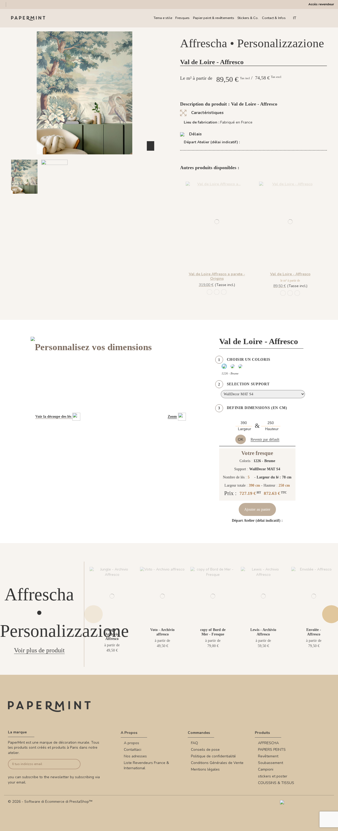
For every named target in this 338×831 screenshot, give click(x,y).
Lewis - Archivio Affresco (263, 632)
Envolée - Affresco (313, 632)
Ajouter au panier (257, 509)
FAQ (194, 742)
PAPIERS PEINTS (272, 749)
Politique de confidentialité (213, 756)
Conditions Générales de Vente (217, 762)
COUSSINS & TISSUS (276, 782)
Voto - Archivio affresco (162, 632)
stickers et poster (272, 776)
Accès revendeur (321, 4)
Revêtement (268, 756)
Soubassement (270, 762)
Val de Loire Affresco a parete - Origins (217, 276)
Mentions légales (205, 769)
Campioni (265, 769)
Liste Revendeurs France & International (146, 765)
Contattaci (132, 749)
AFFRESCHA (268, 742)
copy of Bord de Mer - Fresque (213, 632)
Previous (93, 614)
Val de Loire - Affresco (290, 274)
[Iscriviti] (73, 764)
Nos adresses (135, 756)
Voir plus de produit (39, 650)
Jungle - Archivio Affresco (112, 634)
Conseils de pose (205, 749)
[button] (81, 198)
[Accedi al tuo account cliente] (317, 18)
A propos (131, 742)
